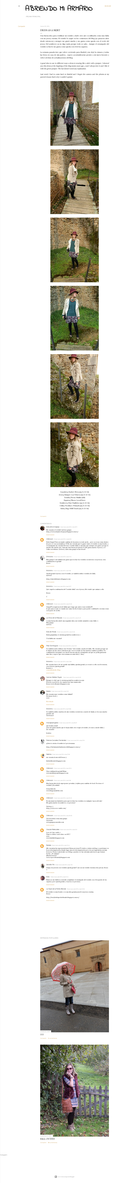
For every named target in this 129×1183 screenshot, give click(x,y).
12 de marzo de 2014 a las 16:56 (62, 709)
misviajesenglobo (52, 723)
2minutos (49, 556)
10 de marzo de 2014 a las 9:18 (62, 570)
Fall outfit (47, 1138)
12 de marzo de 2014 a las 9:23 (60, 691)
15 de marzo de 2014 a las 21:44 (61, 845)
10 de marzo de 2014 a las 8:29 (62, 539)
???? (42, 1034)
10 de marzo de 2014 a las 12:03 (66, 632)
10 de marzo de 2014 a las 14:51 (67, 646)
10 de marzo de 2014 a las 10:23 (63, 604)
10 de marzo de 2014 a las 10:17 (62, 586)
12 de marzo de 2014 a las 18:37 (68, 723)
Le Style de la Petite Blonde (56, 889)
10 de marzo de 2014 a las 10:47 (72, 618)
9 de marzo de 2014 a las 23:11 (68, 527)
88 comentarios (52, 1142)
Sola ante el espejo (52, 527)
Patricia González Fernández (56, 740)
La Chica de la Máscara (54, 618)
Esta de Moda (51, 632)
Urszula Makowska (52, 829)
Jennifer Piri (50, 865)
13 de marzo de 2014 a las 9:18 (62, 780)
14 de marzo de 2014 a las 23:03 (63, 815)
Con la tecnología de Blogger (66, 1176)
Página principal (33, 16)
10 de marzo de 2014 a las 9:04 (62, 556)
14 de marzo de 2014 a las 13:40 (63, 798)
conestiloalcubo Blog (53, 670)
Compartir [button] (21, 26)
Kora (48, 877)
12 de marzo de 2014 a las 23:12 (62, 768)
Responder (50, 535)
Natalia (48, 845)
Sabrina (48, 754)
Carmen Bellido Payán (54, 677)
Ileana (48, 691)
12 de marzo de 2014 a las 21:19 (76, 740)
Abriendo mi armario (59, 9)
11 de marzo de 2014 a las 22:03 (72, 677)
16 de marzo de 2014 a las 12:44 (59, 877)
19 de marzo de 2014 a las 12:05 (76, 889)
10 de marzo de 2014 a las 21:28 (62, 661)
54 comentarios (52, 1038)
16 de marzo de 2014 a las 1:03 (63, 864)
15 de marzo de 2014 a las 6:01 (68, 829)
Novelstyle (49, 701)
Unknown (49, 539)
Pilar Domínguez (52, 646)
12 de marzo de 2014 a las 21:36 (61, 754)
